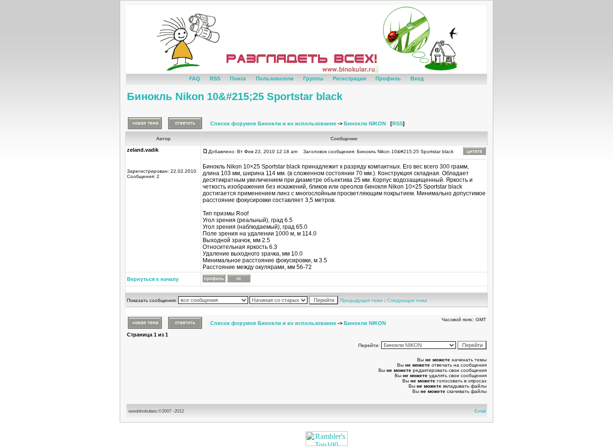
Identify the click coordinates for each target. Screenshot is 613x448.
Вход (417, 78)
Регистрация (349, 78)
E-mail (481, 411)
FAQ (194, 78)
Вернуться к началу (153, 279)
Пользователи (275, 78)
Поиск (238, 78)
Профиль (388, 78)
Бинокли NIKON (365, 123)
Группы (313, 78)
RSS (215, 78)
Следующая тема (407, 300)
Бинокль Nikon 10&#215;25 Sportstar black (234, 96)
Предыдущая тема (361, 300)
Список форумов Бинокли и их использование (273, 123)
